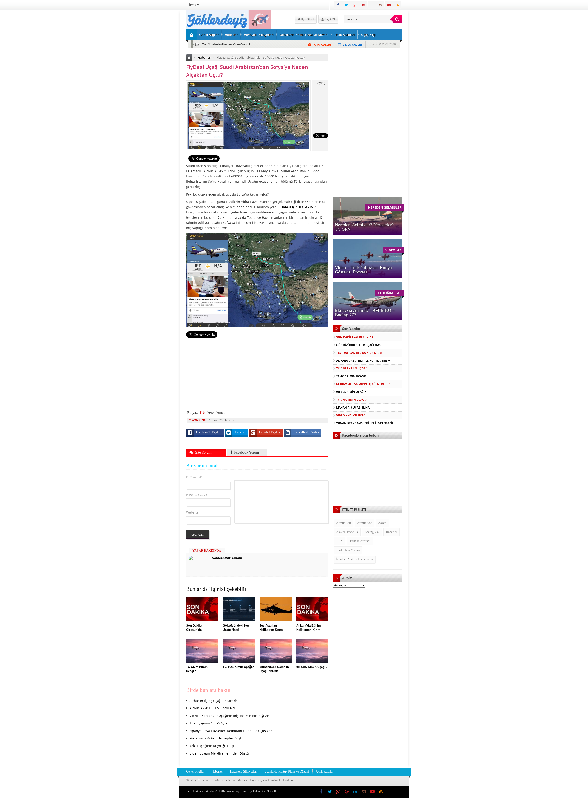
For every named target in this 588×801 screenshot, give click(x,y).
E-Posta (196, 494)
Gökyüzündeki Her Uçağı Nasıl (359, 345)
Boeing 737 (372, 532)
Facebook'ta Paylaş (208, 432)
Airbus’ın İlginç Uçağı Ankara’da (213, 701)
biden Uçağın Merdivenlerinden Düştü (219, 753)
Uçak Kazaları (344, 35)
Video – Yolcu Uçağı (351, 415)
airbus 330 (364, 523)
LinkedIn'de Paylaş (306, 432)
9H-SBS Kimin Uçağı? (351, 392)
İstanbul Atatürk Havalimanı (354, 559)
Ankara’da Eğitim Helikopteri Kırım (363, 361)
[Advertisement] (162, 79)
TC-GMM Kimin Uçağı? (352, 368)
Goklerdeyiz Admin (227, 558)
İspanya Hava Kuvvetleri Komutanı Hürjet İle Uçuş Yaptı (231, 731)
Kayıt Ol (329, 19)
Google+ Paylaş (269, 432)
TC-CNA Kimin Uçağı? (351, 400)
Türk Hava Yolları (348, 550)
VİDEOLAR (393, 250)
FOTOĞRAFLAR (389, 293)
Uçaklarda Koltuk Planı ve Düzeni (304, 35)
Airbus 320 (216, 420)
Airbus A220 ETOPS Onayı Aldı (212, 708)
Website (192, 512)
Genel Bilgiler (208, 35)
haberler (230, 420)
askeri (382, 523)
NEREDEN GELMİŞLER (384, 207)
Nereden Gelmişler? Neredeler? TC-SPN (364, 227)
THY (339, 541)
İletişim (194, 5)
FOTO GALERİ (322, 45)
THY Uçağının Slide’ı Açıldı (209, 723)
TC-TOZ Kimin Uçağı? (351, 376)
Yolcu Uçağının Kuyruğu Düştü (212, 746)
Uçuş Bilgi (368, 35)
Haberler (231, 35)
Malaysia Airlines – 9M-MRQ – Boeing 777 (365, 312)
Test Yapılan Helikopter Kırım (359, 353)
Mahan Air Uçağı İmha (353, 407)
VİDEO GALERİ (352, 45)
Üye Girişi (307, 19)
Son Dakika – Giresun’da (354, 337)
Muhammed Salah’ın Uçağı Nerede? (363, 384)
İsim (194, 476)
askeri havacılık (347, 532)
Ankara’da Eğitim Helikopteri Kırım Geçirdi (229, 44)
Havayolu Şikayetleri (258, 35)
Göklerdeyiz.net (236, 791)
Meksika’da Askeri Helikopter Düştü (216, 738)
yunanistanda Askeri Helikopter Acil (365, 423)
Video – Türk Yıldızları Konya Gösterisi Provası (363, 269)
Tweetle (240, 432)
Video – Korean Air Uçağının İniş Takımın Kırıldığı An (229, 715)
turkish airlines (359, 541)
